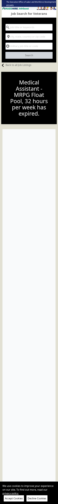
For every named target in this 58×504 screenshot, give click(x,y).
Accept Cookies (14, 498)
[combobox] (29, 27)
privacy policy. (10, 493)
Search (29, 55)
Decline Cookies (37, 498)
